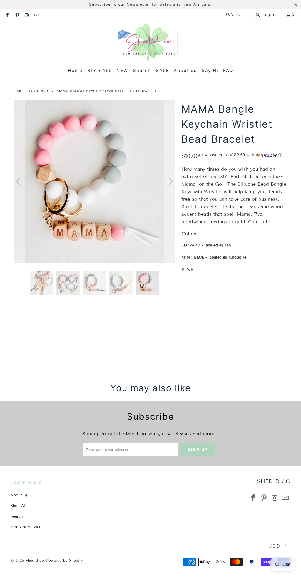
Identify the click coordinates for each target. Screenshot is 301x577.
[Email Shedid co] (36, 14)
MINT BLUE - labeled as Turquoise (213, 257)
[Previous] (19, 181)
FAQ (228, 70)
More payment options (260, 351)
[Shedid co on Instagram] (26, 14)
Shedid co (35, 560)
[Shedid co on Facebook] (6, 14)
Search (142, 70)
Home (75, 70)
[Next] (170, 181)
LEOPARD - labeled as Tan (206, 245)
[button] (240, 155)
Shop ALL (99, 70)
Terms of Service (26, 527)
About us (185, 70)
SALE (162, 70)
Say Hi (210, 70)
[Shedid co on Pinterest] (16, 14)
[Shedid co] (148, 43)
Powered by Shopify (64, 560)
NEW (122, 70)
